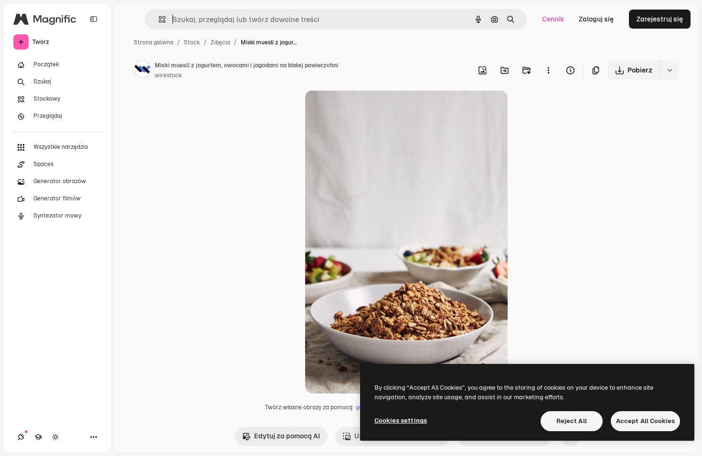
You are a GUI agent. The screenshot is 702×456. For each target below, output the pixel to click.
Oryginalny (371, 108)
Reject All (571, 421)
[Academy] (38, 437)
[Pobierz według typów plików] (669, 70)
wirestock (168, 75)
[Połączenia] (21, 437)
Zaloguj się (596, 19)
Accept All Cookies (645, 421)
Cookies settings (400, 420)
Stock (192, 42)
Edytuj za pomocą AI (287, 436)
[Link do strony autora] (142, 71)
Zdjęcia (220, 42)
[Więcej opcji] (548, 70)
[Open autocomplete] (158, 19)
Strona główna (153, 42)
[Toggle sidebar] (93, 19)
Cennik (553, 19)
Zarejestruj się (660, 19)
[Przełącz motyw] (55, 437)
